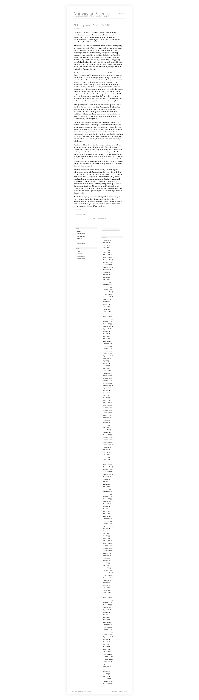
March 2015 (106, 568)
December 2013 (107, 600)
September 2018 (107, 474)
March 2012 (106, 649)
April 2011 (105, 676)
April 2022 (105, 368)
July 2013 (105, 612)
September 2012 (107, 637)
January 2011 (106, 683)
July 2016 (105, 528)
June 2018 (105, 481)
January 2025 (106, 287)
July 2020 (105, 420)
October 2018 (106, 471)
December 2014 (107, 570)
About (124, 13)
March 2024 (106, 311)
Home (119, 13)
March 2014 (106, 592)
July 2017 (105, 506)
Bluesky (79, 231)
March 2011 (106, 678)
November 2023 (107, 321)
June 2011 (105, 671)
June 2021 (105, 393)
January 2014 (106, 597)
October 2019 (106, 442)
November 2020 (107, 410)
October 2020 (106, 412)
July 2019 (105, 449)
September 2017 (107, 501)
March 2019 (106, 459)
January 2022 (106, 375)
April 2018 (105, 486)
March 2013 (106, 622)
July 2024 (105, 301)
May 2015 (105, 563)
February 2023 (106, 343)
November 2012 (107, 632)
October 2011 (106, 661)
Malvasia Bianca (81, 233)
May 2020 (105, 425)
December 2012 (107, 629)
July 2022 (105, 361)
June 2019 (105, 452)
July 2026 (105, 242)
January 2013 (106, 627)
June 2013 (105, 614)
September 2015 (107, 553)
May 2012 (105, 644)
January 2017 (106, 521)
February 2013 (106, 624)
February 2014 (106, 595)
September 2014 (107, 577)
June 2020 (105, 422)
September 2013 (107, 607)
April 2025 (105, 279)
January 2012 (106, 654)
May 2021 (105, 395)
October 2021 (106, 383)
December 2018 (107, 466)
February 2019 (106, 462)
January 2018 (106, 494)
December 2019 (107, 437)
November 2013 (107, 602)
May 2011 (105, 674)
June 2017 (105, 508)
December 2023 (107, 319)
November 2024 (107, 291)
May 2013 (105, 617)
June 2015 (105, 560)
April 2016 (105, 536)
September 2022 (107, 356)
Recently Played (81, 241)
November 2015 (107, 548)
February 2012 (106, 651)
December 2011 (107, 656)
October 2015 (106, 550)
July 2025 (105, 272)
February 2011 (106, 681)
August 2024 (106, 299)
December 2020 (107, 407)
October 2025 (106, 264)
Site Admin (114, 691)
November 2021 (107, 380)
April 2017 (105, 513)
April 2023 (105, 338)
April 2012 (105, 646)
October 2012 (106, 634)
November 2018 (107, 469)
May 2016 (105, 533)
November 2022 (107, 351)
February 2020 (106, 432)
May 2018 (105, 484)
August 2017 (106, 503)
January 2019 (106, 464)
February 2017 (106, 518)
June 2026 (105, 245)
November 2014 (107, 572)
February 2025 (106, 284)
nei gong (78, 209)
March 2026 (106, 252)
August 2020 (106, 417)
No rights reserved (86, 691)
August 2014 (106, 580)
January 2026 (106, 257)
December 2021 (107, 378)
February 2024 (106, 314)
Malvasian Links (81, 236)
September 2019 (107, 444)
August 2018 (106, 476)
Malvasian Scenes (91, 13)
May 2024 (105, 306)
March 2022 (106, 370)
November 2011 (107, 659)
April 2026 (105, 250)
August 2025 (106, 269)
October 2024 (106, 294)
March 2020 (106, 429)
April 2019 (105, 457)
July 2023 (105, 331)
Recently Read (81, 243)
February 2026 (106, 254)
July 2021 (105, 390)
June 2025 (105, 274)
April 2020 (105, 427)
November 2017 (107, 496)
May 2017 (105, 511)
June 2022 (105, 363)
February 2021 (106, 402)
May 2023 (105, 336)
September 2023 (107, 326)
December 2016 (107, 523)
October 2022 (106, 353)
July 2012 (105, 639)
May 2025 (105, 277)
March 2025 (106, 282)
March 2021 (106, 400)
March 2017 (106, 516)
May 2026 (105, 247)
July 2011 (105, 669)
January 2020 (106, 434)
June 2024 (105, 304)
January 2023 (106, 346)
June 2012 (105, 641)
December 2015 (107, 545)
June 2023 (105, 333)
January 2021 (106, 405)
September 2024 (107, 296)
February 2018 (106, 491)
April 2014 (105, 590)
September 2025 (107, 267)
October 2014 (106, 575)
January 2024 (106, 316)
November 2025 (107, 262)
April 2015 (105, 565)
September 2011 (107, 664)
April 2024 (105, 309)
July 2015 (105, 558)
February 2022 (106, 373)
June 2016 (105, 531)
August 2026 (106, 240)
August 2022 (106, 358)
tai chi (81, 209)
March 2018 (106, 489)
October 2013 (106, 604)
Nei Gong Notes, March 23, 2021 (92, 25)
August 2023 (106, 329)
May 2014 (105, 587)
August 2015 (106, 555)
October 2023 (106, 324)
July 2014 (105, 582)
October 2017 (106, 499)
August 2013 (106, 609)
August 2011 (106, 666)
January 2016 (106, 543)
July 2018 (105, 479)
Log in (78, 251)
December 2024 (107, 289)
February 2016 (106, 540)
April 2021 (105, 397)
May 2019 (105, 454)
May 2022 (105, 365)
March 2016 (106, 538)
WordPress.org (81, 258)
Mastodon (79, 238)
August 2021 (106, 388)
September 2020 (107, 415)
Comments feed (81, 256)
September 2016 (107, 526)
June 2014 (105, 585)
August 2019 (106, 447)
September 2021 (107, 385)
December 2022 (107, 348)
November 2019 (107, 439)
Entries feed (80, 253)
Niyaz (125, 691)
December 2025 (107, 259)
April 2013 (105, 619)
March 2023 (106, 341)
